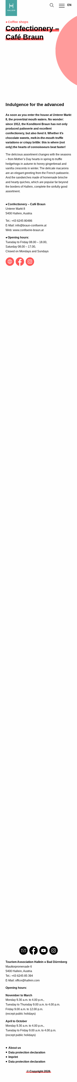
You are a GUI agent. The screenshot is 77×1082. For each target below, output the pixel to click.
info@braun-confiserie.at (30, 225)
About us (14, 1047)
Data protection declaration (26, 1052)
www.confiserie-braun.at (28, 230)
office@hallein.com (27, 980)
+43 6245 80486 (21, 220)
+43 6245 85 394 (22, 975)
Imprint (13, 1056)
